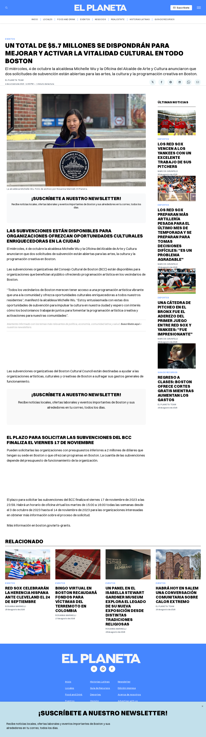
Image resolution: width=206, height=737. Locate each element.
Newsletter (124, 681)
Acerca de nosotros (129, 694)
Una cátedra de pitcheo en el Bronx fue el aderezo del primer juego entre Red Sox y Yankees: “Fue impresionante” (175, 318)
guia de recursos (168, 372)
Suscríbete (183, 7)
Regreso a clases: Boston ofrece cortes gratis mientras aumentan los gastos (176, 388)
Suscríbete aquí (130, 324)
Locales (47, 19)
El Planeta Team (14, 80)
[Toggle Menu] (199, 7)
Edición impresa (127, 688)
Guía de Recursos (164, 19)
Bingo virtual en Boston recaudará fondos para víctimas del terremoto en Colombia (76, 599)
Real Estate (118, 19)
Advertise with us (128, 701)
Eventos (85, 19)
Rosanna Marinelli (15, 606)
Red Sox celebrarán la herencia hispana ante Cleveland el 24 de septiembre (27, 595)
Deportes (163, 139)
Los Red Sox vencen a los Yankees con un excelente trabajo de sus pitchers (175, 155)
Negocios (100, 19)
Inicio (35, 19)
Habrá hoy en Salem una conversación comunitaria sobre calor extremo (177, 595)
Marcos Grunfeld (168, 171)
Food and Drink (66, 19)
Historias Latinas (140, 19)
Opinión (94, 701)
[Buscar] (6, 7)
